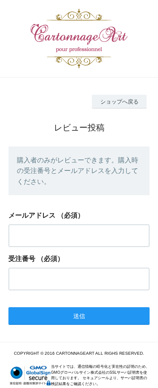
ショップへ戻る (119, 101)
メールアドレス (32, 215)
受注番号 (21, 258)
